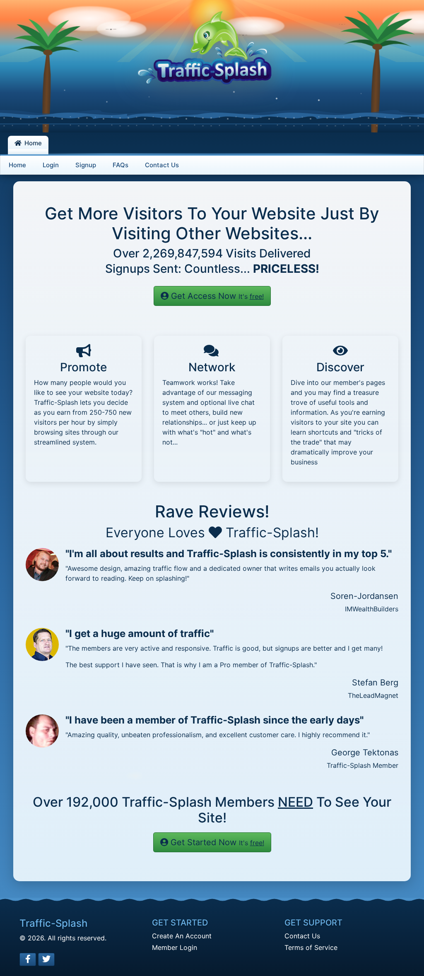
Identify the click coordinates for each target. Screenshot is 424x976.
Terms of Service (310, 947)
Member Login (174, 947)
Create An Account (182, 936)
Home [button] (32, 143)
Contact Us (302, 936)
